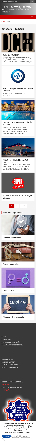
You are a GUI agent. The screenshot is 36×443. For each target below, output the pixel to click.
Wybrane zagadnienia (12, 212)
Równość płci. (8, 291)
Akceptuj (6, 436)
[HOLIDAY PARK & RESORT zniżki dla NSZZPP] (18, 110)
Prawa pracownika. (11, 264)
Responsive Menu (32, 1)
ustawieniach (18, 431)
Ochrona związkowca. (12, 238)
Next (23, 206)
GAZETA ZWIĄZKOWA (16, 7)
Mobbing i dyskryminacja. (13, 317)
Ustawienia (25, 436)
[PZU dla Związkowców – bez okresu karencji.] (18, 76)
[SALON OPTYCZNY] (18, 42)
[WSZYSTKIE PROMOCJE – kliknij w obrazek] (18, 183)
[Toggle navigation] (4, 17)
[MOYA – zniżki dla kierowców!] (18, 147)
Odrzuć (16, 436)
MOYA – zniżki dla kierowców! (15, 160)
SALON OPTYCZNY (11, 55)
